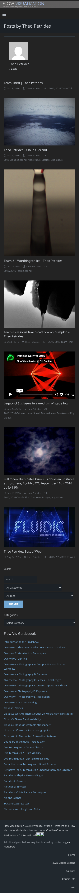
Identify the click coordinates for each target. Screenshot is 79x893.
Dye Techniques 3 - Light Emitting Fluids (26, 758)
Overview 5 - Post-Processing (20, 702)
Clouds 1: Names (13, 708)
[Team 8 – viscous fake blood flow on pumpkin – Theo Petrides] (39, 304)
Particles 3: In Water (15, 786)
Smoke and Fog (65, 413)
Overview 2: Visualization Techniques (25, 653)
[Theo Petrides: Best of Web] (39, 527)
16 (44, 88)
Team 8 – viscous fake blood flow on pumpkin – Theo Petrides (37, 334)
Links (72, 887)
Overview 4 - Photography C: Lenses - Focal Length (32, 680)
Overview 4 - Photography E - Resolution (27, 696)
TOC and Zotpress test (16, 803)
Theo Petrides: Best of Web (23, 551)
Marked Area (48, 413)
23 (44, 341)
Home (71, 854)
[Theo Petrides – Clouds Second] (39, 121)
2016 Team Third (64, 88)
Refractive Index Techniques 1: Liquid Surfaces (30, 764)
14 (45, 493)
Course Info (68, 879)
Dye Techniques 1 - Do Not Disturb (23, 747)
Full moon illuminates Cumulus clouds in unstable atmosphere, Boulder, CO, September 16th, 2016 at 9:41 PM (39, 483)
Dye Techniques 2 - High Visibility (22, 753)
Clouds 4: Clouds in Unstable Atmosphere (27, 725)
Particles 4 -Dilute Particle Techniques (25, 792)
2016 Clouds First (20, 497)
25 (45, 266)
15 (44, 155)
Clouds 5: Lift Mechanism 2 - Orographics (27, 730)
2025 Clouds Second (64, 862)
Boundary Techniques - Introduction (24, 741)
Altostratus (34, 159)
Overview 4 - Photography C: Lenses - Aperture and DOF (35, 685)
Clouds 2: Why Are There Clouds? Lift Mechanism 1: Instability (38, 713)
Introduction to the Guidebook (21, 642)
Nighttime (57, 497)
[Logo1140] (39, 4)
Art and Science (12, 798)
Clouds (45, 159)
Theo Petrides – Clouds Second (25, 150)
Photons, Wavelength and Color (22, 809)
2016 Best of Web (65, 557)
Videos (8, 417)
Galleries (70, 871)
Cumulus (36, 497)
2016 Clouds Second (15, 159)
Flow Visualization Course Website (23, 826)
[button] (4, 14)
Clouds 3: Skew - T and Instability (22, 719)
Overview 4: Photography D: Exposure (25, 691)
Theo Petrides (32, 88)
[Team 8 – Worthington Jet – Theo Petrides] (39, 212)
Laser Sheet (33, 413)
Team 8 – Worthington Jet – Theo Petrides (33, 261)
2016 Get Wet (18, 413)
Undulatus (57, 159)
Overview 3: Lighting (15, 658)
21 (45, 409)
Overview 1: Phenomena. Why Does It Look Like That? (34, 647)
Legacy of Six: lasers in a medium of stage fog (36, 403)
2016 (51, 88)
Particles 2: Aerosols (15, 781)
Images (46, 497)
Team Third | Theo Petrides (23, 83)
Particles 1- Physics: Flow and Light (23, 775)
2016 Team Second (21, 270)
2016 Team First (64, 341)
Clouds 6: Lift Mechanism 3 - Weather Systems (30, 736)
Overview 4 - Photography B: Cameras (25, 674)
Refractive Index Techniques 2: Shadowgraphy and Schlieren (38, 770)
